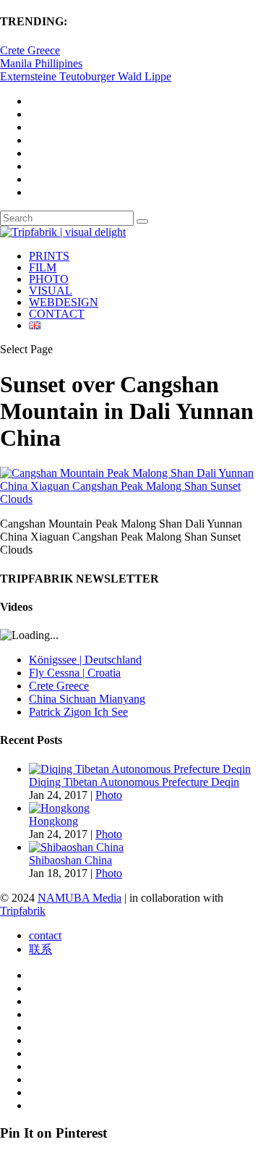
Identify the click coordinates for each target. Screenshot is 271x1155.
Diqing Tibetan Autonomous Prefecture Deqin (134, 782)
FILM (42, 267)
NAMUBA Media (79, 898)
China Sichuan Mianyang (87, 699)
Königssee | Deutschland (85, 659)
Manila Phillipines (41, 63)
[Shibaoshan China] (76, 847)
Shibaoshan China (70, 860)
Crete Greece (30, 50)
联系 (40, 949)
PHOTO (49, 279)
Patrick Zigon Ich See (78, 712)
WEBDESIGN (63, 302)
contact (45, 935)
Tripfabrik (23, 911)
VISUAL (50, 290)
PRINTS (49, 256)
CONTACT (57, 314)
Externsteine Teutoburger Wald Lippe (85, 76)
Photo (108, 795)
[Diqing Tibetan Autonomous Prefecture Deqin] (140, 769)
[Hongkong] (59, 808)
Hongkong (53, 821)
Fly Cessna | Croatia (75, 673)
